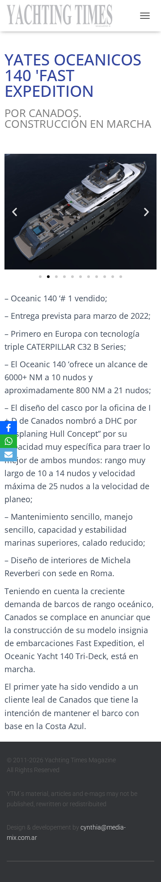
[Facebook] (8, 427)
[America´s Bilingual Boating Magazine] (63, 15)
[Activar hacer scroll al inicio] (143, 864)
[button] (14, 211)
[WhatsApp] (8, 441)
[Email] (8, 454)
